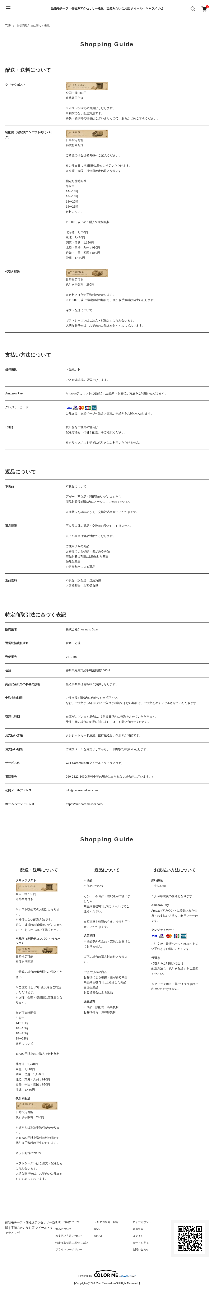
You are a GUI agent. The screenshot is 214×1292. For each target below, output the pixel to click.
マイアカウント (142, 1222)
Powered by (85, 1275)
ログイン (137, 1235)
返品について (63, 1229)
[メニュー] (8, 8)
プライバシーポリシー (69, 1249)
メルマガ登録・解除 (106, 1222)
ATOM (98, 1235)
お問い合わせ (140, 1249)
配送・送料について (67, 1222)
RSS (97, 1229)
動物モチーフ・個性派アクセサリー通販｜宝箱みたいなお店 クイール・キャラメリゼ (107, 8)
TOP (8, 25)
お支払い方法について (69, 1235)
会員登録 (137, 1229)
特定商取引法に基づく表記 (71, 1242)
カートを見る (140, 1242)
